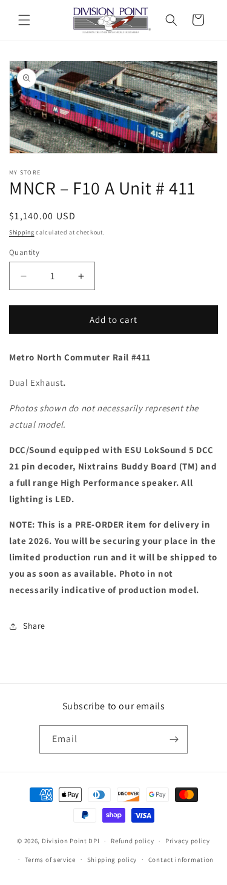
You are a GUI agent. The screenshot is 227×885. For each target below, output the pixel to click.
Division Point (64, 841)
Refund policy (132, 841)
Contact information (181, 859)
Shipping (22, 232)
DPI (93, 841)
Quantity (24, 252)
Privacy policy (187, 841)
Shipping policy (112, 859)
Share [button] (34, 625)
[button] (24, 20)
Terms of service (50, 859)
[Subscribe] (173, 739)
